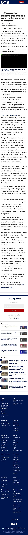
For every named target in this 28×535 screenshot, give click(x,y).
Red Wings (15, 448)
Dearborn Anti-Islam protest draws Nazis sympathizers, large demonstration (18, 362)
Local (2, 400)
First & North (16, 439)
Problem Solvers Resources (16, 471)
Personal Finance (16, 479)
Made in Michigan (5, 405)
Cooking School (4, 444)
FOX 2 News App (16, 460)
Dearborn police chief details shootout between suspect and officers (9, 326)
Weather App (16, 423)
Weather (15, 420)
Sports (15, 435)
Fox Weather (16, 430)
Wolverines (15, 442)
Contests (3, 460)
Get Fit (2, 445)
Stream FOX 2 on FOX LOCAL (18, 401)
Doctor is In (3, 448)
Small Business (16, 484)
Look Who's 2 (4, 427)
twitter (13, 520)
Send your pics (4, 422)
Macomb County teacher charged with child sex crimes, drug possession (17, 387)
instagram (15, 520)
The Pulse (3, 402)
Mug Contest (4, 440)
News (2, 398)
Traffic (14, 427)
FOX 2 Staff (15, 456)
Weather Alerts (16, 425)
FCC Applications (16, 467)
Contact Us (15, 457)
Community (15, 464)
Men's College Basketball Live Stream (16, 504)
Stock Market (16, 482)
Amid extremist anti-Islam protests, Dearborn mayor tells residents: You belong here (17, 368)
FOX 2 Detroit (3, 23)
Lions (14, 440)
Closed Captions (16, 469)
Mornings (4, 435)
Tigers (14, 447)
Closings (15, 422)
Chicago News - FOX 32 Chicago (5, 492)
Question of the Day (5, 423)
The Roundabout (4, 406)
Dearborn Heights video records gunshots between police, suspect (10, 332)
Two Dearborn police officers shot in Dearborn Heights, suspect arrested (9, 345)
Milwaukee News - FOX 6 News (5, 495)
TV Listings (3, 459)
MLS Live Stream (16, 512)
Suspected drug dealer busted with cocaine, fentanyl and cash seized (17, 374)
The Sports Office (17, 437)
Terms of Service (15, 318)
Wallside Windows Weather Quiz (5, 479)
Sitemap (15, 473)
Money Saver (4, 447)
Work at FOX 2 (16, 459)
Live (14, 398)
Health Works (4, 442)
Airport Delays (16, 428)
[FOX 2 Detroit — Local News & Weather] (5, 2)
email (18, 520)
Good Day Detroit (5, 437)
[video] (23, 327)
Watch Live (21, 2)
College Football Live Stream (17, 495)
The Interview (4, 408)
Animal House (16, 432)
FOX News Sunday (5, 415)
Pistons (14, 445)
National (3, 410)
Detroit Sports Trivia (5, 425)
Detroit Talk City (4, 403)
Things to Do (4, 413)
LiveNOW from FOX (17, 403)
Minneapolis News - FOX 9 (5, 498)
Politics (2, 416)
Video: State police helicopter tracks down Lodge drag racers (9, 339)
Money (15, 477)
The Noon (3, 439)
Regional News (5, 490)
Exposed (3, 486)
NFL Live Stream (16, 493)
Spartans (15, 444)
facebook (10, 520)
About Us (16, 454)
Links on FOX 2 (4, 450)
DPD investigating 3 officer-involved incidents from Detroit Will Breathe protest (13, 70)
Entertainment (5, 454)
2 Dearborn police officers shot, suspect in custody (10, 351)
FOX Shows (3, 456)
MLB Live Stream (17, 498)
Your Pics (4, 420)
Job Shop (15, 462)
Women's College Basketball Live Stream (17, 508)
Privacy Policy (15, 317)
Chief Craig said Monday (9, 115)
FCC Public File (16, 465)
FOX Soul (15, 404)
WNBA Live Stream (17, 511)
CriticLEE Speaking (5, 457)
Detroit (8, 23)
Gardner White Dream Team (6, 482)
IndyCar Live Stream (17, 501)
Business (3, 411)
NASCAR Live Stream (17, 499)
